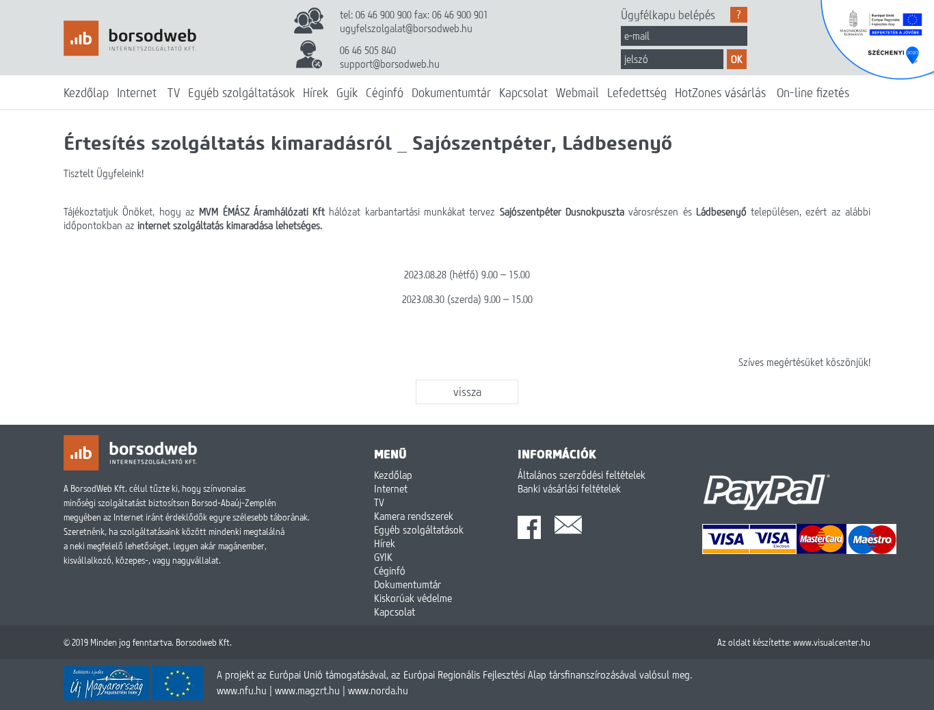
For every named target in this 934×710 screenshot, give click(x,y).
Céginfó (384, 92)
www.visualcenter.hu (831, 642)
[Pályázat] (133, 696)
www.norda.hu (378, 690)
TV (174, 92)
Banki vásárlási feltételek (569, 488)
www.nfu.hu (242, 690)
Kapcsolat (523, 92)
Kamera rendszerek (413, 516)
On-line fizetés (813, 92)
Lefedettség (637, 92)
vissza (467, 391)
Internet (137, 92)
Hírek (315, 92)
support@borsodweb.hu (390, 63)
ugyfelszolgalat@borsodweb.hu (406, 28)
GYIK (383, 557)
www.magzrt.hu (307, 690)
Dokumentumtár (451, 92)
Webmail (577, 92)
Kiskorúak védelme (413, 598)
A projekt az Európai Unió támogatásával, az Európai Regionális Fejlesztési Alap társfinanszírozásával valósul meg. (454, 674)
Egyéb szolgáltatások (241, 92)
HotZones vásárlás (720, 92)
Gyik (347, 92)
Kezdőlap (86, 92)
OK (737, 59)
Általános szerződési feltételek (581, 475)
